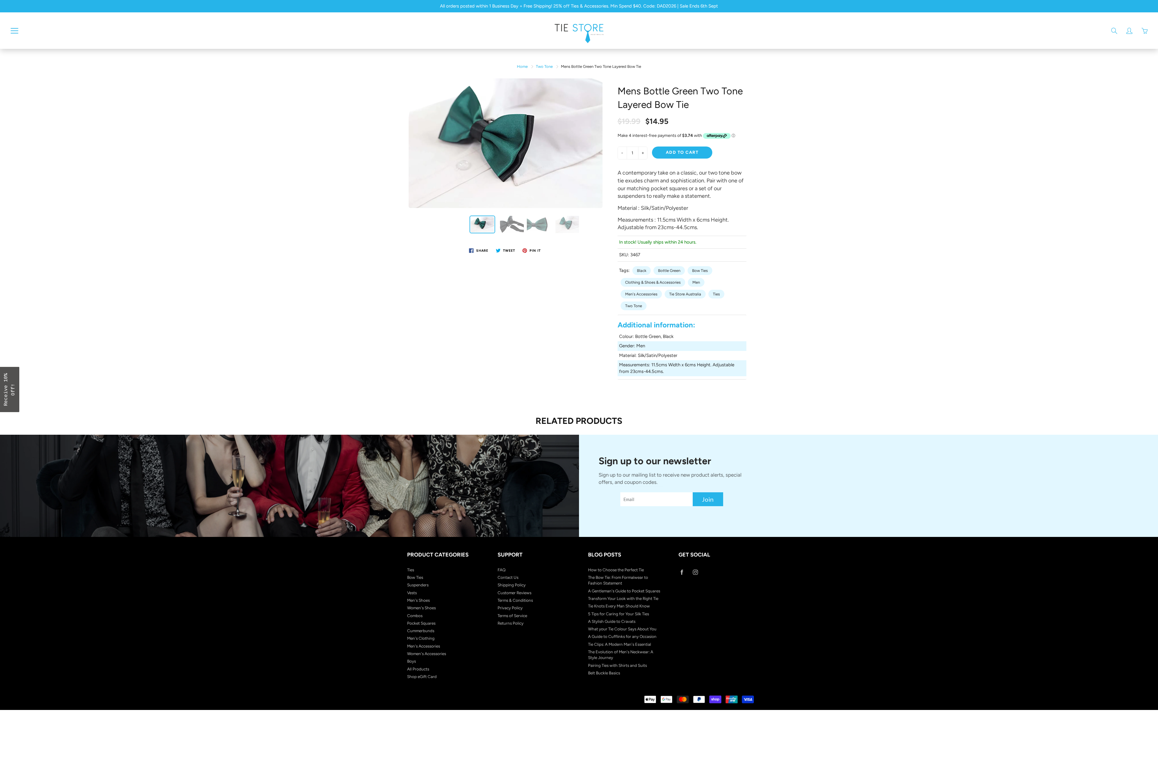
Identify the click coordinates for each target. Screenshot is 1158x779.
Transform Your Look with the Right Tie (623, 598)
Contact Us (508, 577)
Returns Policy (511, 623)
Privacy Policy (510, 607)
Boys (411, 661)
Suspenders (418, 584)
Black (641, 270)
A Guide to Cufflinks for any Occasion (622, 636)
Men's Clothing (421, 638)
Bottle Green (669, 270)
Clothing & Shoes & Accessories (653, 282)
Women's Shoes (421, 607)
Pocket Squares (421, 623)
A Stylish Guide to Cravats (611, 621)
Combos (414, 615)
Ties (716, 294)
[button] (9, 389)
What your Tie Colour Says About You (622, 628)
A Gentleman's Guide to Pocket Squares (624, 590)
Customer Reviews (514, 592)
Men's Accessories (641, 294)
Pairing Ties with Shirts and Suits (617, 665)
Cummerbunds (420, 630)
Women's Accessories (426, 653)
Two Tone (544, 66)
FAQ (502, 569)
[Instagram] (695, 572)
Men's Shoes (418, 600)
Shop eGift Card (422, 676)
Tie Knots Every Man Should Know (619, 606)
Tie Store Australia (685, 294)
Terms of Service (512, 615)
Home (522, 66)
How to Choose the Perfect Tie (616, 569)
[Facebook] (681, 572)
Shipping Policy (512, 584)
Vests (412, 592)
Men (696, 282)
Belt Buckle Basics (604, 672)
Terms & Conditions (515, 600)
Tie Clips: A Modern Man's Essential (619, 644)
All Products (418, 669)
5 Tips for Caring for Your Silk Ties (618, 613)
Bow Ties (700, 270)
